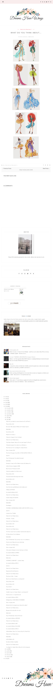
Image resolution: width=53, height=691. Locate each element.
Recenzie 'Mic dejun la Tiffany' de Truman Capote (17, 426)
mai (7, 649)
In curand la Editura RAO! (12, 492)
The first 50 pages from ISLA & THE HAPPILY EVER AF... (19, 453)
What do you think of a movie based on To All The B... (18, 421)
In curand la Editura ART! (12, 623)
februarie (8, 654)
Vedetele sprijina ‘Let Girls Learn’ (14, 471)
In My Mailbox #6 (10, 639)
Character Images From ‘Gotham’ (14, 437)
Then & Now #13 (10, 424)
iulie (7, 417)
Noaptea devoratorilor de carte (13, 610)
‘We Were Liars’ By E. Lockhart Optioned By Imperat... (18, 531)
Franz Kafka (7, 290)
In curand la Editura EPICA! (12, 563)
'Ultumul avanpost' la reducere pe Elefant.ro (16, 445)
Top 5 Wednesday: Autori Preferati (14, 615)
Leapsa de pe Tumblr (11, 513)
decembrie (8, 408)
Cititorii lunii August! (14, 378)
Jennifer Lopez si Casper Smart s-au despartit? (17, 592)
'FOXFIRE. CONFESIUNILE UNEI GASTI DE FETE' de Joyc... (20, 508)
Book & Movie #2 (10, 584)
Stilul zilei (8, 558)
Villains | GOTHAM (10, 489)
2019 (6, 396)
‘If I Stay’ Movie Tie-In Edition (13, 534)
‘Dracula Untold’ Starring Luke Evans (14, 476)
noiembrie (8, 410)
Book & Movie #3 (10, 523)
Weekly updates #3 (13, 350)
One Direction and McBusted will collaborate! (16, 487)
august (8, 415)
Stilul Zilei (8, 429)
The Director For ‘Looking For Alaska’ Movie (16, 447)
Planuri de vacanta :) (10, 434)
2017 (6, 400)
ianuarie (8, 656)
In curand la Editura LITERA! (12, 552)
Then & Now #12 (10, 474)
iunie (7, 419)
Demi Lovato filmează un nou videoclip (15, 542)
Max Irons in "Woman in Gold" (13, 468)
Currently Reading (15, 286)
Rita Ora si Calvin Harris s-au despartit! (15, 579)
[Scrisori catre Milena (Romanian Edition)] (21, 295)
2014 (6, 406)
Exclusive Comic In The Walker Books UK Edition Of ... (18, 463)
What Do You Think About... (12, 439)
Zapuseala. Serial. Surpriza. (12, 571)
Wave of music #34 (10, 450)
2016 (6, 402)
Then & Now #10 (10, 581)
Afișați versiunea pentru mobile (26, 169)
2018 (6, 398)
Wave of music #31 (10, 602)
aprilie (7, 651)
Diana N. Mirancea (24, 36)
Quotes (8, 455)
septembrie (9, 413)
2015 (6, 404)
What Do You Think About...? (26, 29)
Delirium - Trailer (10, 518)
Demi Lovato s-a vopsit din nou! (13, 594)
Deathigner (8, 505)
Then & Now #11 (10, 526)
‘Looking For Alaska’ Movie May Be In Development (18, 647)
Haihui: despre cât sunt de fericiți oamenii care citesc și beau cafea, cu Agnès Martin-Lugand (24, 319)
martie (7, 652)
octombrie (8, 412)
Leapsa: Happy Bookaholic (12, 497)
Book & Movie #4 (10, 479)
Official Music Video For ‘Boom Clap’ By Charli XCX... (18, 631)
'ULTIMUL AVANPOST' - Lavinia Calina (15, 560)
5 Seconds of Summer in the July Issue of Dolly (17, 550)
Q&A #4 (11, 364)
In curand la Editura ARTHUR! (13, 618)
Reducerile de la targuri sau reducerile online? (16, 605)
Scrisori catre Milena (9, 289)
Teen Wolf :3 (9, 586)
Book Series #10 (10, 432)
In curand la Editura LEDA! (12, 597)
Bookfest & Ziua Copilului (12, 642)
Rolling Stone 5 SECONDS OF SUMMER (15, 600)
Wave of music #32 (10, 547)
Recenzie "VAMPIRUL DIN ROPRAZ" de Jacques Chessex (22, 357)
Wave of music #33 (10, 500)
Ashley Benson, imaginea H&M (13, 466)
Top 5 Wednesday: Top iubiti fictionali (14, 458)
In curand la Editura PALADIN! (13, 626)
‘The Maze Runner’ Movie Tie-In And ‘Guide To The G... (19, 442)
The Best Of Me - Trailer (12, 576)
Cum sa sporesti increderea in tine (17, 371)
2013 (6, 658)
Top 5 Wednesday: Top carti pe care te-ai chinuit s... (18, 539)
